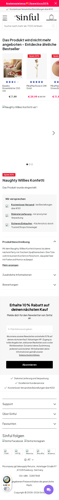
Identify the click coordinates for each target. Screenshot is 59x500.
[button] (55, 3)
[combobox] (27, 26)
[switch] (6, 488)
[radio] (7, 82)
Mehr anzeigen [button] (10, 265)
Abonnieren (29, 364)
